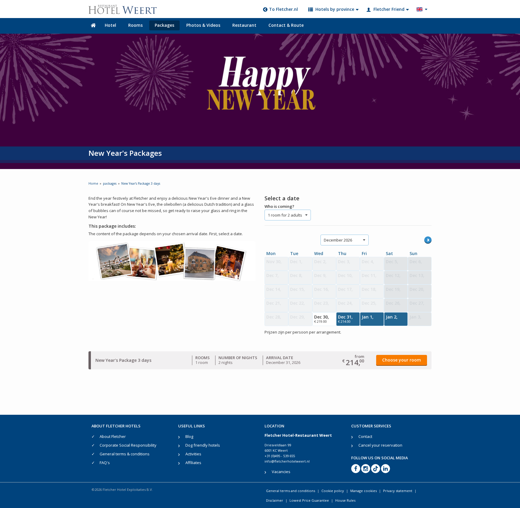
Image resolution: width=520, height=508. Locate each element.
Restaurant (244, 25)
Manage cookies (363, 490)
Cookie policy (332, 490)
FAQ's (105, 462)
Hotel (110, 25)
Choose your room (401, 360)
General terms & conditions (125, 454)
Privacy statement (397, 490)
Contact (365, 436)
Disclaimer (274, 500)
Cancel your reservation (380, 445)
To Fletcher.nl (283, 9)
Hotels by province (334, 9)
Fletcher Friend (389, 9)
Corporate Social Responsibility (128, 445)
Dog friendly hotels (202, 445)
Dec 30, (321, 319)
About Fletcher (113, 436)
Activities (193, 454)
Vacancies (281, 471)
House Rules (345, 500)
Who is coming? (279, 206)
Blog (189, 436)
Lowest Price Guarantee (309, 500)
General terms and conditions (290, 490)
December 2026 (338, 240)
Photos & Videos (203, 25)
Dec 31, (345, 319)
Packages (164, 25)
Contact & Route (286, 25)
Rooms (135, 25)
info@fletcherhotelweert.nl (287, 461)
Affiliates (193, 462)
